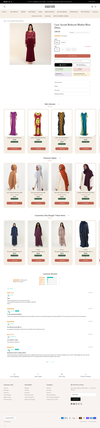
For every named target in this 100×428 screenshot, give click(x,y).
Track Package (7, 395)
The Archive (95, 12)
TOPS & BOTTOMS (85, 12)
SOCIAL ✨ (4, 12)
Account (6, 388)
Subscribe (76, 399)
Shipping (27, 388)
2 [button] (49, 362)
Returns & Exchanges (30, 399)
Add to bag (72, 56)
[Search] (4, 6)
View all (50, 106)
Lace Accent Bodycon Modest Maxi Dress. (15, 20)
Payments (27, 392)
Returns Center (7, 397)
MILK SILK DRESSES (62, 12)
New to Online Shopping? (53, 397)
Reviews (49, 392)
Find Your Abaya (8, 399)
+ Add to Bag (14, 148)
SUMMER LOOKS (74, 12)
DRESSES (23, 12)
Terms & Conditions (29, 397)
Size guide (57, 90)
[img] (10, 293)
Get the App (48, 16)
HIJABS (40, 12)
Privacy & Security (29, 395)
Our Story (49, 390)
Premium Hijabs (50, 158)
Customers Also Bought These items (50, 215)
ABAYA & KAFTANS (49, 12)
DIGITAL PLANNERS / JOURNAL (60, 16)
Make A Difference (51, 395)
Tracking (27, 390)
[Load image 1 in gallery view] (30, 44)
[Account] (92, 6)
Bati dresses (50, 104)
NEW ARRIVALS (14, 12)
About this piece (58, 82)
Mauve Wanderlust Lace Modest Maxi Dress (18, 422)
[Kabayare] (50, 6)
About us (49, 388)
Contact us (6, 392)
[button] (58, 36)
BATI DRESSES (32, 12)
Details (56, 86)
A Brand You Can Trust (37, 16)
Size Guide (6, 390)
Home (5, 20)
